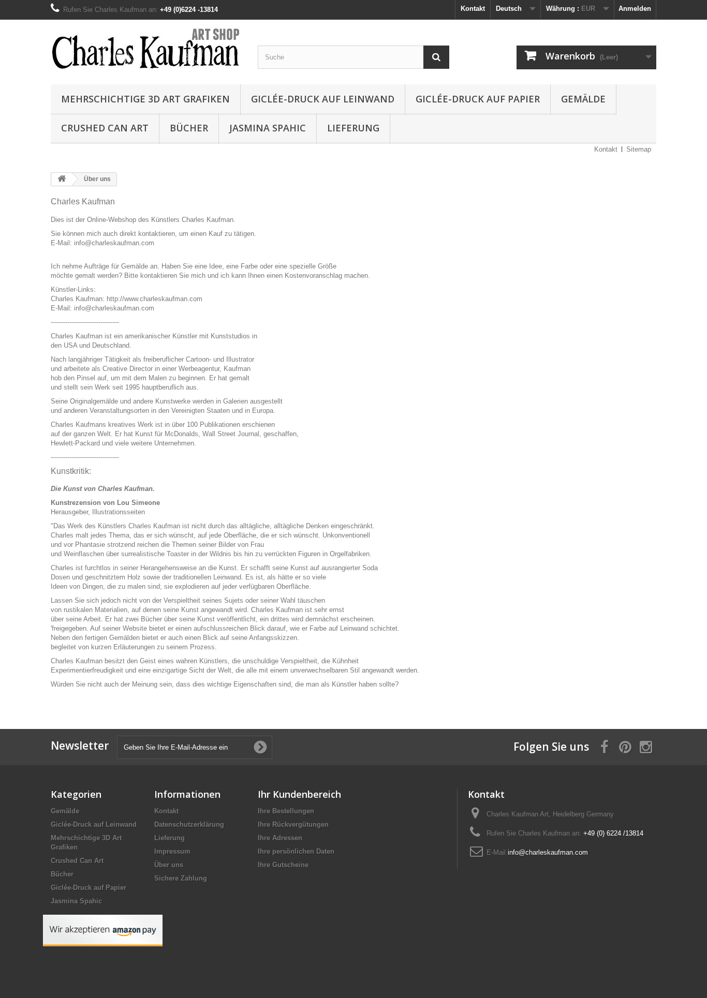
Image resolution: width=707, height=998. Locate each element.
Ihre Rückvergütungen (293, 824)
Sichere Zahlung (180, 878)
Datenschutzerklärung (189, 824)
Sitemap (638, 149)
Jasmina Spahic (267, 128)
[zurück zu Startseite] (61, 179)
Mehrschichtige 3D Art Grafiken (145, 99)
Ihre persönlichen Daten (296, 851)
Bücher (189, 128)
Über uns (168, 865)
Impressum (172, 851)
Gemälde (583, 99)
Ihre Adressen (280, 838)
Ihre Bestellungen (286, 811)
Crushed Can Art (105, 128)
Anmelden (634, 8)
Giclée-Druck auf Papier (478, 99)
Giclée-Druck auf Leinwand (322, 99)
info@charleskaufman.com (548, 852)
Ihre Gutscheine (283, 865)
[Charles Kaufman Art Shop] (146, 49)
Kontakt (473, 8)
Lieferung (353, 128)
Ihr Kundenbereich (299, 794)
